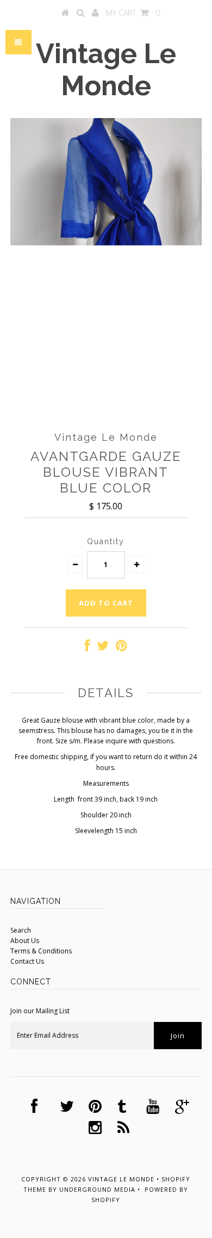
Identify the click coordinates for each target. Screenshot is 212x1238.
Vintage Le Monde (106, 70)
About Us (24, 940)
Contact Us (27, 961)
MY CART (133, 13)
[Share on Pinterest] (121, 647)
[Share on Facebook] (87, 647)
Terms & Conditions (41, 951)
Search (20, 930)
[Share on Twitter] (103, 647)
